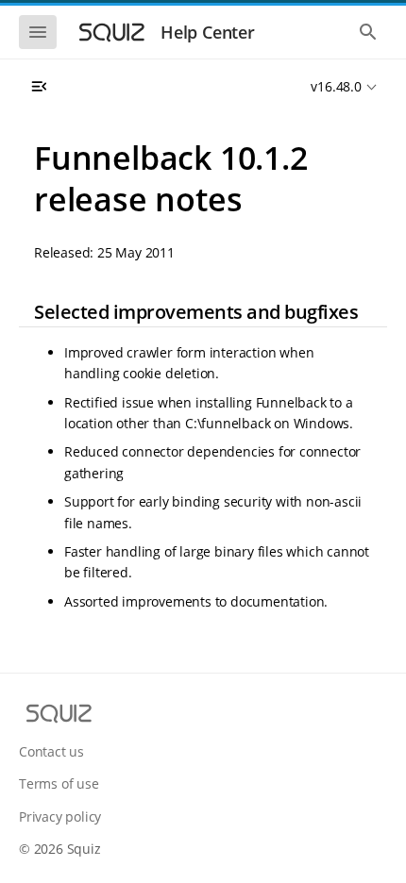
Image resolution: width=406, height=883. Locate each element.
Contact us (51, 751)
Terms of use (59, 783)
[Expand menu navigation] (39, 87)
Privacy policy (60, 816)
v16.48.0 (336, 86)
